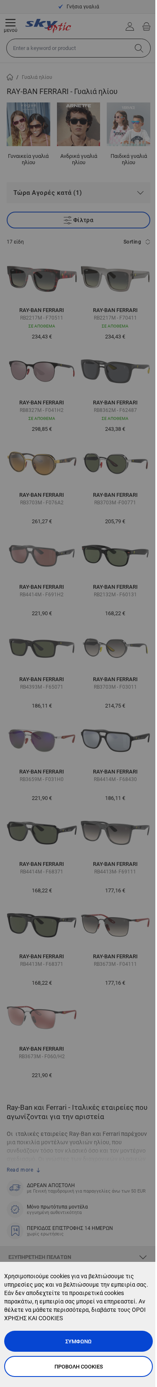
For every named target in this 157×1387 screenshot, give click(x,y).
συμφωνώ (78, 1341)
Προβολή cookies (78, 1366)
